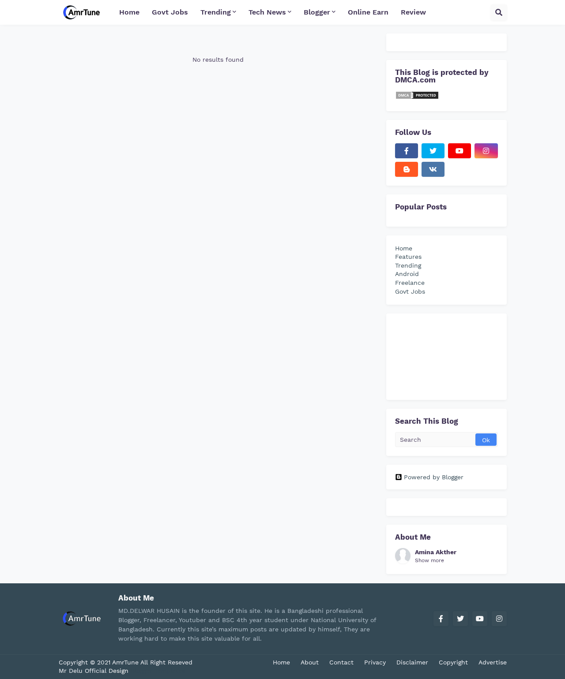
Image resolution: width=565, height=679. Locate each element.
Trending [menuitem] (215, 12)
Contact (341, 662)
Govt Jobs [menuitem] (170, 12)
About (310, 662)
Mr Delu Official (82, 670)
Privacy (375, 662)
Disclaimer (412, 662)
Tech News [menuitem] (267, 12)
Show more (429, 560)
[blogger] (406, 169)
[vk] (433, 169)
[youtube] (459, 150)
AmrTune (126, 662)
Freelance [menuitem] (410, 282)
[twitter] (433, 150)
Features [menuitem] (408, 256)
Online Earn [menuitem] (368, 12)
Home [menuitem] (129, 12)
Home (281, 662)
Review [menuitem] (413, 12)
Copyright (453, 662)
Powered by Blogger (433, 477)
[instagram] (486, 150)
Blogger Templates (158, 670)
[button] (499, 12)
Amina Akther (435, 552)
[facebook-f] (406, 150)
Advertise (492, 662)
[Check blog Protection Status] (417, 97)
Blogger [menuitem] (317, 12)
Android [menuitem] (407, 273)
